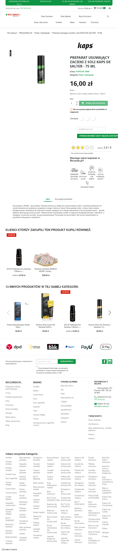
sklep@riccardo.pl (101, 406)
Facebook (104, 361)
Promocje (9, 405)
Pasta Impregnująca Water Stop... (18, 325)
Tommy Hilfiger (39, 415)
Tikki (35, 411)
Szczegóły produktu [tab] (63, 199)
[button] (11, 45)
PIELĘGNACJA (67, 398)
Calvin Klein (38, 395)
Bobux (35, 391)
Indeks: (73, 72)
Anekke (36, 387)
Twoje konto (95, 416)
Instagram (110, 361)
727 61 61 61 (25, 8)
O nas (8, 393)
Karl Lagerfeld (39, 403)
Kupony (91, 438)
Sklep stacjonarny (13, 421)
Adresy (91, 434)
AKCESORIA (66, 406)
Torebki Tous (11, 474)
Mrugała (105, 532)
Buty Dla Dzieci (67, 386)
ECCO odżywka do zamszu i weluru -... (19, 270)
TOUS (35, 419)
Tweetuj (87, 118)
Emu (35, 399)
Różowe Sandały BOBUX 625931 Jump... (46, 270)
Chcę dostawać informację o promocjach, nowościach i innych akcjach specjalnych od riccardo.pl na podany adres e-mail (52, 370)
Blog (7, 425)
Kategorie (65, 418)
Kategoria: (74, 75)
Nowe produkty (12, 409)
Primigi (105, 536)
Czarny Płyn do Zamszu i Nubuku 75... (99, 325)
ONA (63, 394)
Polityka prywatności (14, 397)
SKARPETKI (66, 410)
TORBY (64, 402)
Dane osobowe (94, 420)
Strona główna (69, 381)
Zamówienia (93, 424)
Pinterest (93, 118)
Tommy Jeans (11, 493)
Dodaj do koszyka (93, 103)
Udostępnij (81, 118)
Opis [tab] (48, 199)
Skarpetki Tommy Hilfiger (9, 511)
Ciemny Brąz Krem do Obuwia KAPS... (45, 325)
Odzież (63, 422)
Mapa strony (11, 417)
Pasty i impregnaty (86, 75)
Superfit (36, 407)
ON (62, 390)
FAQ (7, 401)
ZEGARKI (65, 414)
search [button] (108, 16)
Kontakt (9, 413)
